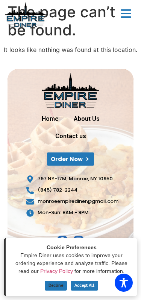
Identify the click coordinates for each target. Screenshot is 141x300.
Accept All (84, 285)
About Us (87, 118)
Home (50, 118)
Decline (56, 285)
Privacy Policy (56, 271)
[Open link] (126, 13)
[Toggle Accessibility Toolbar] (123, 282)
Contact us (70, 136)
